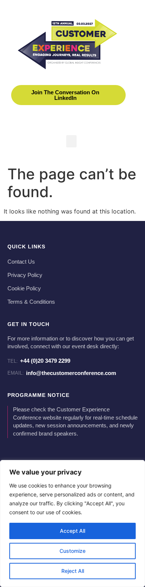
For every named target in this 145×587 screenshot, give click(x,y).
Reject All (72, 571)
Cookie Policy (24, 288)
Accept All (72, 531)
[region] (72, 523)
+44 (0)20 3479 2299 (38, 361)
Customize (72, 551)
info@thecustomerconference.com (61, 373)
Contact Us (21, 262)
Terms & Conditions (31, 302)
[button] (71, 141)
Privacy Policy (24, 275)
